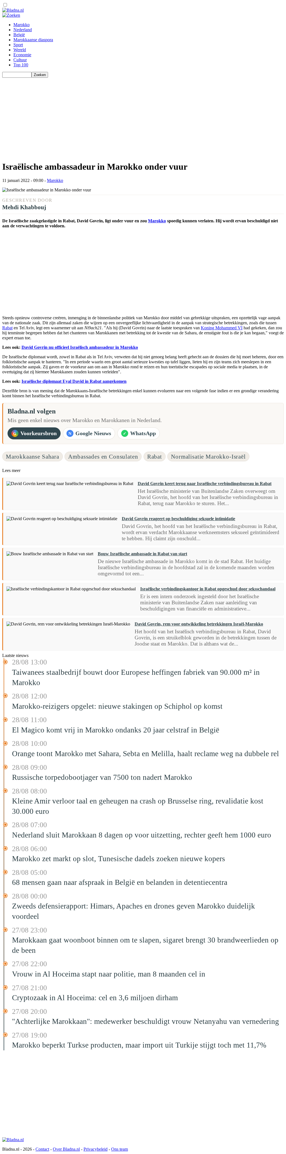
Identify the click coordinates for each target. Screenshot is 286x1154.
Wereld (19, 49)
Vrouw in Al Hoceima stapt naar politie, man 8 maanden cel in (108, 974)
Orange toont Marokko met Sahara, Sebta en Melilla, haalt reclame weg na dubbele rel (145, 753)
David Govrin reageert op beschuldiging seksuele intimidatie (178, 518)
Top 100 (20, 64)
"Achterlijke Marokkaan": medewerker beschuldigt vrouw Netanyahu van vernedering (145, 1021)
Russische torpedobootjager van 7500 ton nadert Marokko (102, 777)
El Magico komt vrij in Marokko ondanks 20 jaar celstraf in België (115, 730)
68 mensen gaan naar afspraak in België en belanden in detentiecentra (119, 882)
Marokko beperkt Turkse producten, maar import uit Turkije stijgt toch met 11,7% (139, 1045)
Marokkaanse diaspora (33, 39)
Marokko (21, 24)
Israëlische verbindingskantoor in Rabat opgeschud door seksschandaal (207, 588)
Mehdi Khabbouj (24, 207)
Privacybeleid (96, 1149)
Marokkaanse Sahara (32, 456)
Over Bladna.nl (66, 1149)
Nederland (22, 29)
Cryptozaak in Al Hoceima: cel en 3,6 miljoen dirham (95, 998)
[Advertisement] (143, 117)
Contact (42, 1149)
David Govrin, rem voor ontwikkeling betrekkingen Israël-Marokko (199, 624)
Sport (18, 44)
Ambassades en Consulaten (103, 456)
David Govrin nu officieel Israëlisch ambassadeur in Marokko (80, 347)
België (19, 34)
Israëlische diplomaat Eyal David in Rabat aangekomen (74, 381)
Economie (22, 54)
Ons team (119, 1149)
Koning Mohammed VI (221, 327)
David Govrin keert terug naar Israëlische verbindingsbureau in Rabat (204, 483)
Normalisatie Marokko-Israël (208, 456)
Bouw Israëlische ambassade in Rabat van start (142, 553)
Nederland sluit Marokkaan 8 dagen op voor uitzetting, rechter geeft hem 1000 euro (141, 835)
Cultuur (20, 59)
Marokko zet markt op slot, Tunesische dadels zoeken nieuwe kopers (118, 858)
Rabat (7, 327)
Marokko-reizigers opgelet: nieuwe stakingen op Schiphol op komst (117, 706)
